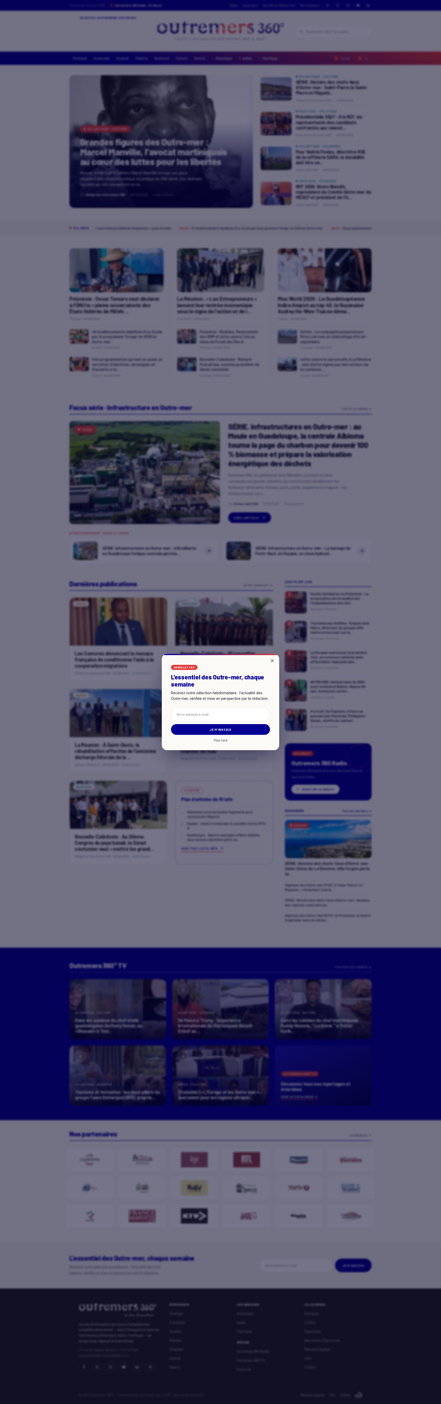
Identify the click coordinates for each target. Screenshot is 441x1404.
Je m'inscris (221, 729)
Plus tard (220, 740)
